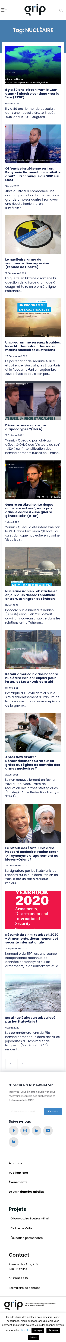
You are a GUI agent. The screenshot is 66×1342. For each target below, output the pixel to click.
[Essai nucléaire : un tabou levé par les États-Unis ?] (33, 993)
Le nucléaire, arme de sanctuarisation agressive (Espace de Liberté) (27, 263)
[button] (58, 10)
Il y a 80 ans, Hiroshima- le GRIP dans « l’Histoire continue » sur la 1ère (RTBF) (32, 93)
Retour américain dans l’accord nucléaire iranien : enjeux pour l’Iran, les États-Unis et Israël (31, 678)
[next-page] (22, 1064)
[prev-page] (10, 1064)
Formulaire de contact (24, 1288)
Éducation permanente (27, 1238)
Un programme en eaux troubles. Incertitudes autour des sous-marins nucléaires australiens (33, 346)
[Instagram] (25, 1130)
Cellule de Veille (21, 1228)
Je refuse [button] (53, 1330)
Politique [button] (33, 1337)
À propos (15, 1163)
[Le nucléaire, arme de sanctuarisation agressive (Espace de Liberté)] (33, 234)
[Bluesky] (13, 1142)
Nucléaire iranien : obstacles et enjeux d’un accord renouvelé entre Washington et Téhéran (31, 595)
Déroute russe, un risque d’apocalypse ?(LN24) (25, 427)
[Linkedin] (36, 1130)
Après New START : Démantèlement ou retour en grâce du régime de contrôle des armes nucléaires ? (32, 763)
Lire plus (26, 1330)
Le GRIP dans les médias (26, 1192)
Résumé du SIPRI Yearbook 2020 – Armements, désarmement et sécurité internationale (31, 938)
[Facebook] (13, 1130)
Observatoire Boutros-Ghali (30, 1218)
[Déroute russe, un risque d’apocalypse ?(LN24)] (33, 400)
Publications (18, 1173)
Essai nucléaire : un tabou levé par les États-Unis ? (30, 1019)
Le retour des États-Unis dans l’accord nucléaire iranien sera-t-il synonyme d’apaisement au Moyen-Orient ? (31, 854)
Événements (18, 1182)
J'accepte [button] (38, 1330)
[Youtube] (48, 1130)
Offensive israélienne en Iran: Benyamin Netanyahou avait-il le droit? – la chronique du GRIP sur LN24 (33, 174)
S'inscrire (53, 1111)
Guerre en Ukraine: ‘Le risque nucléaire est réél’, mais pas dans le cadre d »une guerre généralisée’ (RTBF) (29, 510)
